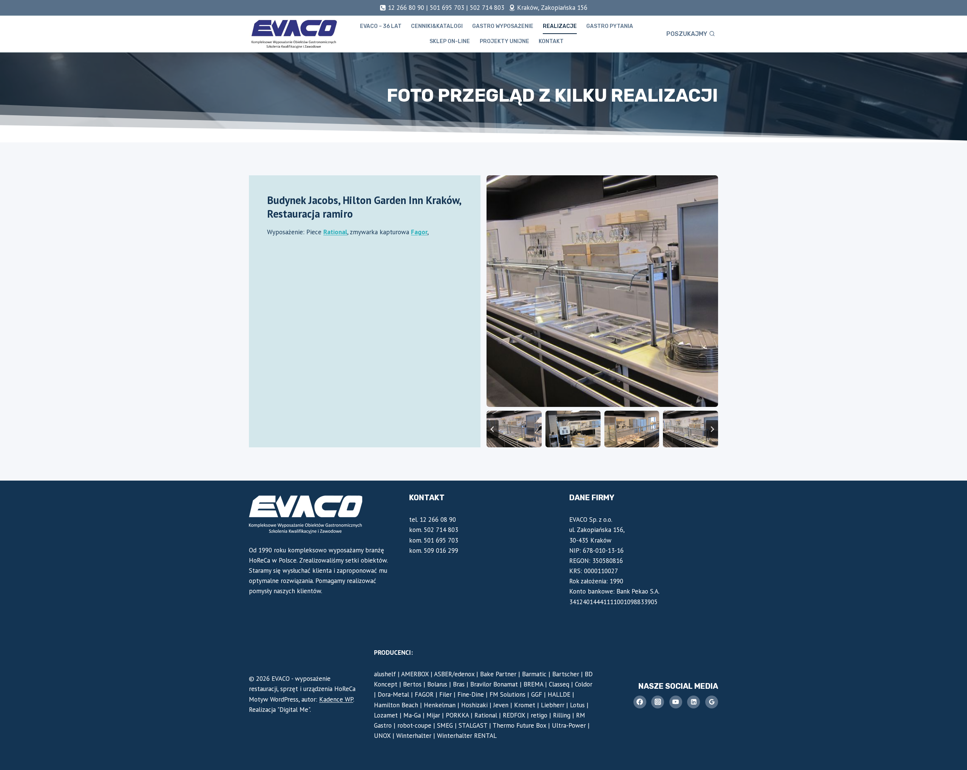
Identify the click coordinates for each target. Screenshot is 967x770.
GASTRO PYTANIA (609, 26)
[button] (514, 429)
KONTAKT (551, 41)
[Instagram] (657, 702)
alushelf (385, 674)
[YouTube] (675, 702)
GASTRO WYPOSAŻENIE (502, 26)
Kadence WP (336, 699)
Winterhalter (413, 735)
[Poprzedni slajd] (493, 429)
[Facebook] (639, 702)
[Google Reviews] (711, 702)
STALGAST (473, 725)
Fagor (419, 232)
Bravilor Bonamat (494, 684)
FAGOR (424, 694)
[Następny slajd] (712, 429)
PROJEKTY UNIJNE (504, 41)
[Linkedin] (693, 702)
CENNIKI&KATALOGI (437, 26)
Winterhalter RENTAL (467, 735)
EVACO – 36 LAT (381, 26)
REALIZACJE (560, 26)
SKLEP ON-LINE (449, 41)
